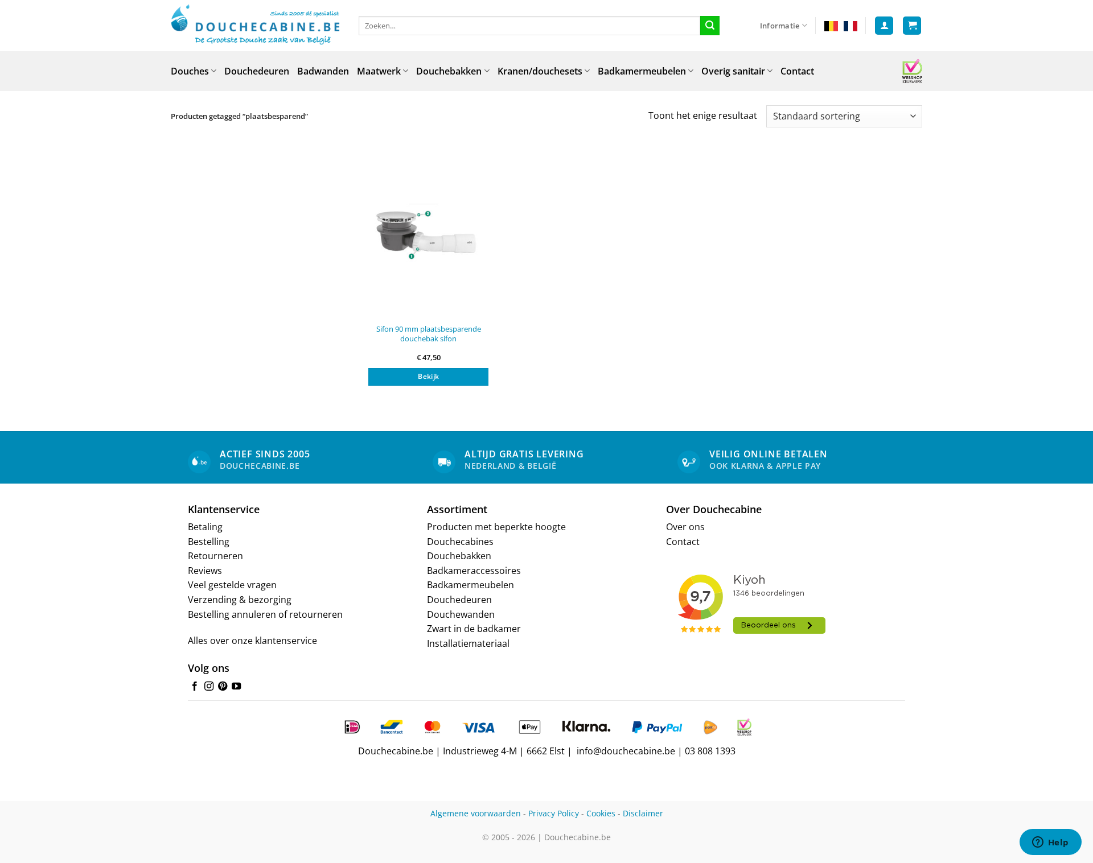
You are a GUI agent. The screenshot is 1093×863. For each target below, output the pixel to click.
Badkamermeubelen (642, 71)
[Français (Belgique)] (850, 25)
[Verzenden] (710, 25)
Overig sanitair (733, 71)
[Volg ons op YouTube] (236, 687)
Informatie (780, 25)
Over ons (685, 527)
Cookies (600, 813)
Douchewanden (461, 614)
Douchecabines (460, 541)
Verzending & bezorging (239, 599)
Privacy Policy (553, 813)
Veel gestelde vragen (232, 585)
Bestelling (208, 541)
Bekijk (428, 376)
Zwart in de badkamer (474, 628)
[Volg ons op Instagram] (208, 687)
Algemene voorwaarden (475, 813)
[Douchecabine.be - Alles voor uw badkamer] (256, 25)
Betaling (205, 527)
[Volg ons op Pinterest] (222, 687)
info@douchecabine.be (626, 751)
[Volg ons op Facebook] (194, 687)
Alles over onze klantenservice (252, 640)
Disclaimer (643, 813)
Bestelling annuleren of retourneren (265, 614)
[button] (884, 25)
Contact (797, 71)
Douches (190, 71)
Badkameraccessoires (474, 570)
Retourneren (215, 556)
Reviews (205, 570)
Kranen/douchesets (540, 71)
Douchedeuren (256, 71)
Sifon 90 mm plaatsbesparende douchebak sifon (428, 333)
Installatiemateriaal (468, 643)
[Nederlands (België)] (831, 25)
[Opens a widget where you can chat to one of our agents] (1050, 843)
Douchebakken (449, 71)
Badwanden (323, 71)
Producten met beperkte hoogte (496, 527)
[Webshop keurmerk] (912, 71)
